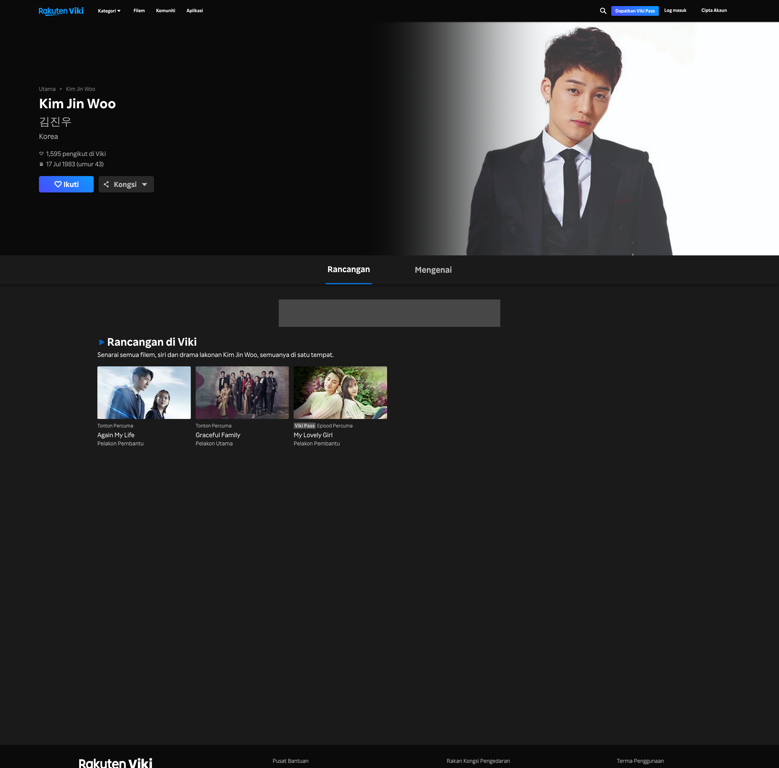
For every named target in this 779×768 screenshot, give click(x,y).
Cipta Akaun (714, 10)
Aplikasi (195, 10)
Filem (139, 10)
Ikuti (71, 184)
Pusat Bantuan (291, 760)
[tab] (349, 269)
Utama (47, 88)
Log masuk (675, 10)
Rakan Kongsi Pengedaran (478, 760)
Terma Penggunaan (640, 760)
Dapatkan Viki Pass (635, 11)
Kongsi (125, 184)
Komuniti (165, 10)
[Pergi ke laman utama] (61, 10)
